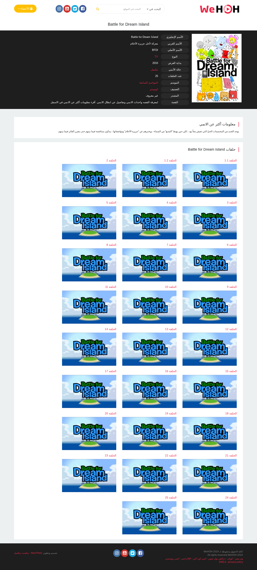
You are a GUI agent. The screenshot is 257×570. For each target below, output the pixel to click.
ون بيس (239, 558)
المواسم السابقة (148, 82)
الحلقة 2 (111, 160)
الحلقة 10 (170, 286)
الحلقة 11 (110, 286)
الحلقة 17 (110, 371)
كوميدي (154, 89)
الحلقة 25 (170, 497)
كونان (230, 558)
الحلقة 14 (110, 329)
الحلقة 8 (111, 244)
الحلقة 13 (170, 329)
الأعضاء (25, 8)
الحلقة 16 (170, 371)
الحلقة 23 (110, 455)
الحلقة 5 (111, 202)
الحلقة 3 (232, 202)
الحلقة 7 (171, 244)
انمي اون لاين (199, 558)
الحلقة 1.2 (170, 160)
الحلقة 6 (232, 244)
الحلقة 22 (170, 455)
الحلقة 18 (231, 413)
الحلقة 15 (231, 371)
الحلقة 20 (110, 413)
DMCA (222, 562)
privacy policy (235, 562)
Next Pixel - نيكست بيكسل (28, 553)
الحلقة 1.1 (230, 160)
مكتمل (154, 69)
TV (156, 56)
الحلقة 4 (171, 202)
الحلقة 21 (231, 455)
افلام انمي (186, 558)
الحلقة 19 (170, 413)
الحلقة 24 (231, 497)
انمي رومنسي (172, 558)
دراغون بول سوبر (216, 558)
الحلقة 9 (232, 286)
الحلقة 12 (231, 329)
